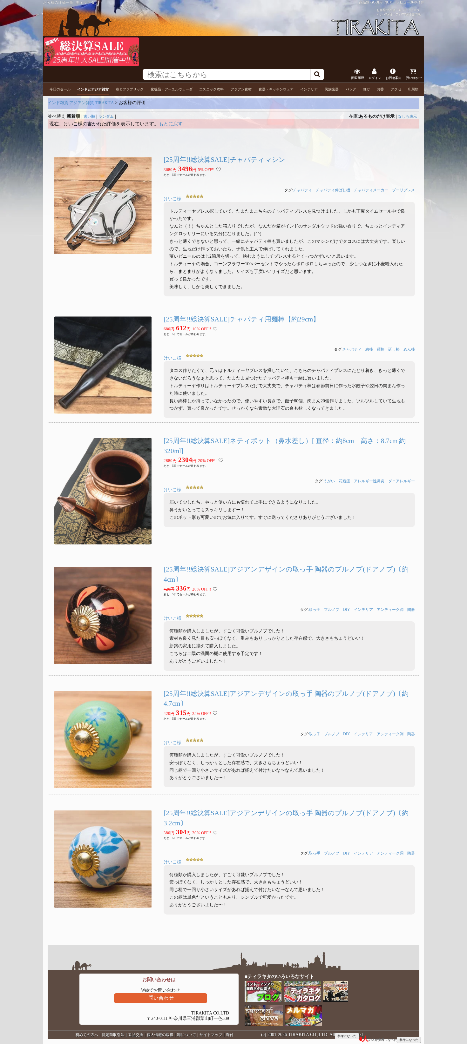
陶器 (411, 609)
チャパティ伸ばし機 (333, 190)
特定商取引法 (113, 1035)
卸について (186, 1035)
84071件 (417, 2)
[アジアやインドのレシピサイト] (336, 1000)
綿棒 (369, 349)
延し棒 (394, 349)
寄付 (230, 1035)
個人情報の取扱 (160, 1035)
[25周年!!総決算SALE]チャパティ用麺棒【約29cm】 (242, 319)
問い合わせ (161, 998)
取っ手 (314, 609)
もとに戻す (171, 123)
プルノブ (331, 609)
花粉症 (344, 481)
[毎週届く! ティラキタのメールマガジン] (304, 1024)
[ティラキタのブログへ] (263, 1000)
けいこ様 (172, 198)
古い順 (89, 116)
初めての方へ (86, 1035)
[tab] (60, 89)
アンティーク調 (390, 609)
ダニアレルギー (401, 481)
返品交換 (135, 1035)
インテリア (363, 609)
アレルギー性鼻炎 (369, 481)
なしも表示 (407, 116)
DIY (346, 609)
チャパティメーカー (371, 190)
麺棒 (380, 349)
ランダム (106, 116)
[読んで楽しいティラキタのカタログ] (302, 1000)
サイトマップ (211, 1035)
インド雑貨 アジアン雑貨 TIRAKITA (81, 102)
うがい (329, 481)
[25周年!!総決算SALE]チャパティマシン (225, 159)
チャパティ (302, 190)
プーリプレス (403, 190)
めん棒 (409, 349)
